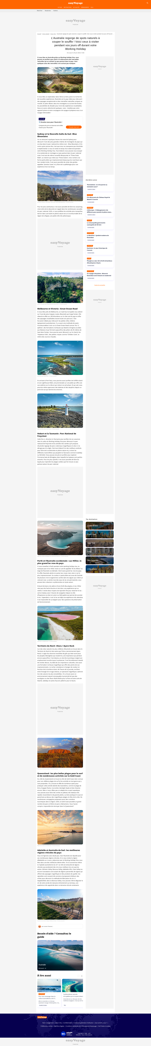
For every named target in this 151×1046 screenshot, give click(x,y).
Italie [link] (89, 552)
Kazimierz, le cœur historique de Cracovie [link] (97, 249)
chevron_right (82, 976)
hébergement (85, 7)
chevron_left (79, 976)
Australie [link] (42, 965)
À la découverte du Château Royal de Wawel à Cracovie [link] (98, 198)
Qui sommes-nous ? (101, 1023)
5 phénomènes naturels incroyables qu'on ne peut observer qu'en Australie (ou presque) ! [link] (73, 996)
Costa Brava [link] (92, 526)
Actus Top (53, 34)
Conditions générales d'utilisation (84, 1023)
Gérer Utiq (58, 1023)
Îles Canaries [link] (92, 560)
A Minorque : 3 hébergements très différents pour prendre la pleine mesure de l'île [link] (99, 212)
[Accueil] (75, 3)
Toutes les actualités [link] (99, 285)
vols (92, 7)
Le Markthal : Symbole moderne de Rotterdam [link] (98, 236)
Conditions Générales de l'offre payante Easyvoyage (81, 1026)
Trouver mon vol (74, 127)
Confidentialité (67, 1023)
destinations (68, 7)
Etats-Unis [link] (91, 534)
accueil (60, 7)
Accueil (39, 34)
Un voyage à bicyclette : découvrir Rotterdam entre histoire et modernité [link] (99, 274)
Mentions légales (59, 1026)
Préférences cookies (47, 1026)
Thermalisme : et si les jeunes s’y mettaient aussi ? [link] (97, 186)
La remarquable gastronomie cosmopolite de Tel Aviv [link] (96, 224)
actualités (76, 7)
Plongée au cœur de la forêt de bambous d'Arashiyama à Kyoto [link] (99, 262)
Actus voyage (45, 34)
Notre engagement (48, 1023)
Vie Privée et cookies (104, 1026)
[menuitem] (39, 10)
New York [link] (91, 543)
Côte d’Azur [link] (92, 569)
